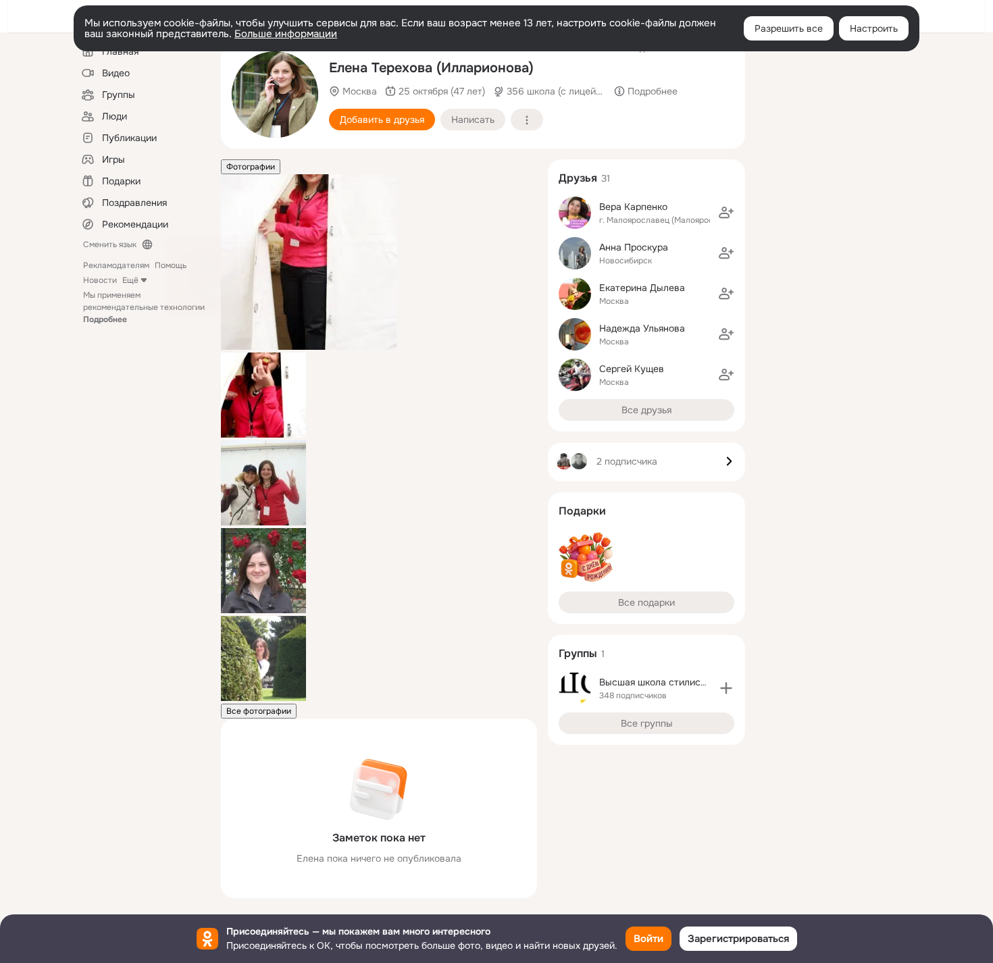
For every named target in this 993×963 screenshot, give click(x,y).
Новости (100, 280)
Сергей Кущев (631, 369)
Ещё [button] (130, 280)
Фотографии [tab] (250, 166)
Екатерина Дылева (642, 288)
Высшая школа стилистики (660, 682)
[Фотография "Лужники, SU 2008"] (263, 522)
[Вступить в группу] (726, 688)
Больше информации (285, 34)
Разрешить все (789, 28)
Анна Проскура (633, 247)
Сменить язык (109, 244)
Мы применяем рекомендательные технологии (144, 307)
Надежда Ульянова (642, 328)
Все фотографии (258, 711)
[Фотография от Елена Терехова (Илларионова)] (275, 94)
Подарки (582, 511)
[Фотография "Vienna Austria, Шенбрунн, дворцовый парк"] (263, 610)
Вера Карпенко (633, 207)
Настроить (874, 28)
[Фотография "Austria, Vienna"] (263, 698)
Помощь (170, 265)
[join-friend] (726, 213)
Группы (578, 653)
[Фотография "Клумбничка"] (263, 435)
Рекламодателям (116, 265)
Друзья (578, 178)
